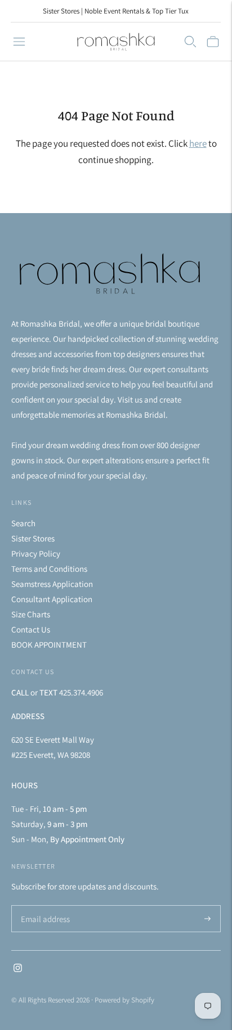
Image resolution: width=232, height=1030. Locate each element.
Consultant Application (51, 599)
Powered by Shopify (124, 1000)
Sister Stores (33, 538)
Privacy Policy (35, 553)
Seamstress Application (52, 584)
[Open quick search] (190, 41)
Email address (44, 906)
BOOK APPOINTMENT (49, 644)
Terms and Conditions (49, 568)
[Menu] (19, 41)
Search (23, 523)
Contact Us (30, 629)
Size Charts (30, 614)
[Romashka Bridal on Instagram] (18, 969)
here (198, 143)
